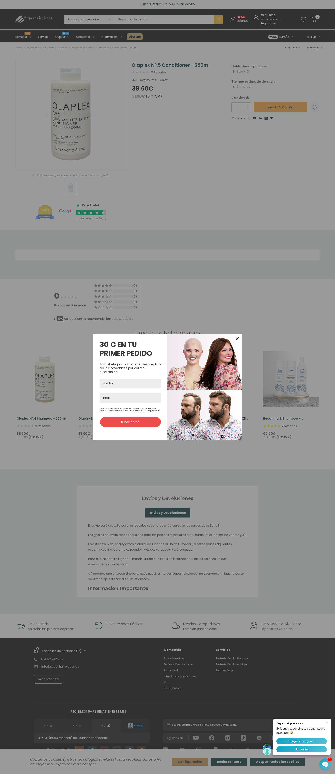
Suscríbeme (130, 422)
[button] (325, 764)
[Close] (237, 338)
